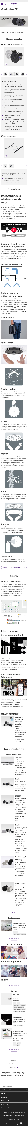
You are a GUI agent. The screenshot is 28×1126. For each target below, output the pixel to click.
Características (19, 30)
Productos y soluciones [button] (6, 1090)
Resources (13, 1067)
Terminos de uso (19, 1112)
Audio (6, 1085)
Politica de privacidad (7, 1115)
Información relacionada (16, 32)
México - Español (7, 1105)
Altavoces (17, 1085)
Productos (11, 1085)
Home (2, 1085)
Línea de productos (6, 30)
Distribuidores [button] (4, 1097)
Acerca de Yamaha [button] (5, 1101)
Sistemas (3, 32)
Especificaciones (13, 1064)
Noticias (3, 1093)
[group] (5, 74)
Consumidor (4, 1107)
